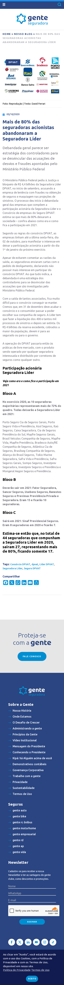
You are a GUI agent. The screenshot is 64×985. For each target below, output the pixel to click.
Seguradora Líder (13, 568)
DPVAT (13, 62)
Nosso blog (23, 34)
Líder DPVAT (46, 564)
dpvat (35, 564)
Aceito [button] (32, 979)
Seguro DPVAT (32, 568)
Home (7, 34)
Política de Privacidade (17, 970)
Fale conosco (32, 656)
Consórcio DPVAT (20, 564)
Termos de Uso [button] (40, 970)
